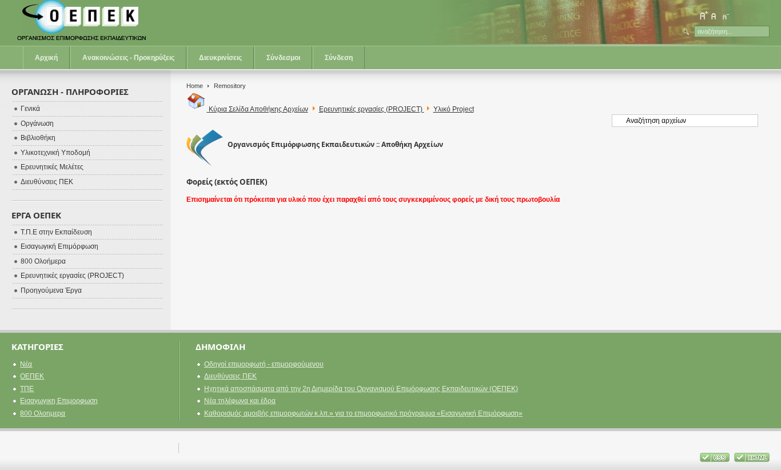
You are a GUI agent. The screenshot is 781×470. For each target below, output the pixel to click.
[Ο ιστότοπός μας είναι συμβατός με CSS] (715, 459)
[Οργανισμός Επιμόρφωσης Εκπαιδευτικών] (83, 23)
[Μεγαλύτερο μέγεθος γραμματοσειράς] (703, 15)
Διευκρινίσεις (220, 58)
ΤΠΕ (27, 389)
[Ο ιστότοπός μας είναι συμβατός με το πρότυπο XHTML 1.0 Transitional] (752, 459)
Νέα (26, 364)
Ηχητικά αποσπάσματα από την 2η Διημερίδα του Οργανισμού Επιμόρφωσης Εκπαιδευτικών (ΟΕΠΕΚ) (361, 389)
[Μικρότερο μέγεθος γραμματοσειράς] (725, 15)
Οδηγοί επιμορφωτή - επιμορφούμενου (264, 364)
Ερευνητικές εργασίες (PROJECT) (371, 109)
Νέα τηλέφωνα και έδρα (240, 401)
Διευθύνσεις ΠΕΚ (230, 376)
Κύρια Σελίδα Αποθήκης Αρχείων (257, 109)
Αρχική (46, 58)
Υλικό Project (453, 109)
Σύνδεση (339, 58)
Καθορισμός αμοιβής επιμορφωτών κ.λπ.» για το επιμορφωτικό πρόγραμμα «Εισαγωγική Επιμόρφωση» (363, 413)
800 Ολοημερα (42, 413)
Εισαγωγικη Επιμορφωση (59, 401)
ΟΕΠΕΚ (32, 376)
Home (194, 85)
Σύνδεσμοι (283, 58)
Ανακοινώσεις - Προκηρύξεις (128, 58)
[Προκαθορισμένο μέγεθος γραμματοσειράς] (714, 15)
